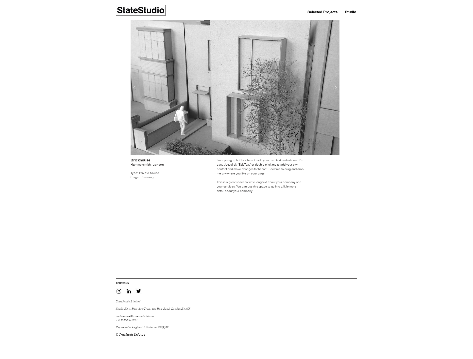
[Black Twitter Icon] (138, 291)
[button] (235, 87)
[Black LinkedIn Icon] (129, 291)
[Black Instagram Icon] (119, 291)
